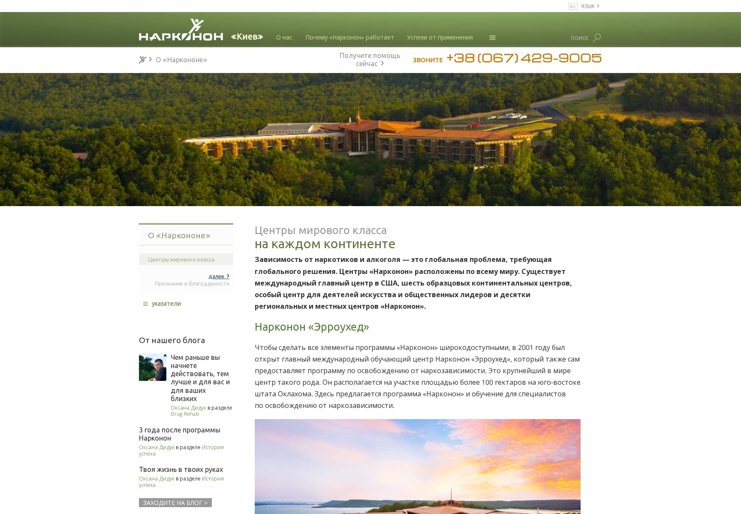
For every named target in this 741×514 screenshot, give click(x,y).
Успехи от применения (440, 37)
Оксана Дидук (188, 407)
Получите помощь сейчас (370, 58)
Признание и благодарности (192, 279)
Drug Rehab (185, 413)
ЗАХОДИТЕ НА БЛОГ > (175, 503)
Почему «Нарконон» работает (349, 37)
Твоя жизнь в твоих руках (181, 469)
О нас (284, 37)
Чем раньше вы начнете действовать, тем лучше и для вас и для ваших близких (200, 377)
